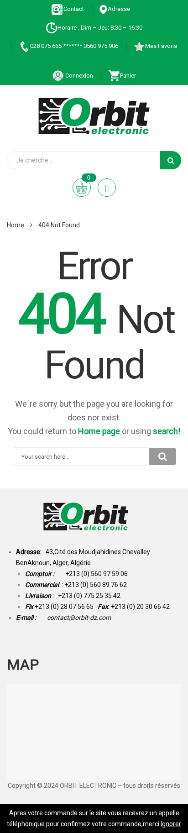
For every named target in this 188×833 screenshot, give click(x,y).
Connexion (78, 75)
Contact (73, 8)
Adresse (119, 8)
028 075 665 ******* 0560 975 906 (74, 45)
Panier (128, 75)
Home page (99, 431)
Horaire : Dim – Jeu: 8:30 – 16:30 (99, 27)
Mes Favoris (161, 45)
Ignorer (171, 824)
